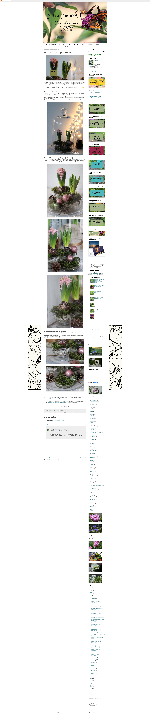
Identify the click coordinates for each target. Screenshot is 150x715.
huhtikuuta (93, 670)
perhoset (91, 468)
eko (90, 408)
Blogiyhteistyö (90, 44)
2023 (91, 592)
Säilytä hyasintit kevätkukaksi (56, 398)
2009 (91, 688)
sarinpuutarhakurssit (94, 486)
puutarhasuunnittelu (94, 477)
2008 (91, 689)
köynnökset (92, 442)
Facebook (70, 44)
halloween (92, 415)
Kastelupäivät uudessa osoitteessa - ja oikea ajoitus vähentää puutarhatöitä (99, 305)
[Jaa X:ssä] (60, 410)
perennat (91, 467)
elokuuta (93, 663)
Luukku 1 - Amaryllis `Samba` (97, 657)
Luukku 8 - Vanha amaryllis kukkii (98, 639)
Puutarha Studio (83, 44)
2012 (91, 683)
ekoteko (91, 410)
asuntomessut (92, 404)
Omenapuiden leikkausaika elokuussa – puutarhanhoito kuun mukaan (99, 310)
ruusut (91, 482)
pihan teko (92, 471)
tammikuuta (93, 675)
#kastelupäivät (93, 398)
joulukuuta (93, 598)
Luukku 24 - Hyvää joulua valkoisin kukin (96, 602)
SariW (51, 429)
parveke (91, 463)
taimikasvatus (92, 496)
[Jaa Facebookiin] (61, 410)
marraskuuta (93, 659)
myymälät (92, 457)
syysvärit (91, 495)
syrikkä (91, 492)
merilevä (91, 453)
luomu (91, 449)
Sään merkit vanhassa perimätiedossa (98, 298)
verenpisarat (92, 503)
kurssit (91, 433)
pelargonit (92, 464)
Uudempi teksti (47, 457)
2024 (91, 590)
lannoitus (92, 443)
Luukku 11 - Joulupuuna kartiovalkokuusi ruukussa (96, 633)
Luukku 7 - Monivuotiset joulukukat (96, 642)
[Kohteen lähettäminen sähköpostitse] (58, 410)
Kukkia (95, 314)
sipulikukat (92, 488)
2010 (91, 686)
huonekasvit (92, 418)
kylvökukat (92, 439)
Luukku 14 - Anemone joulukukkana (95, 625)
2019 (91, 677)
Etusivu (45, 44)
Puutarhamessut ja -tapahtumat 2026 (66, 46)
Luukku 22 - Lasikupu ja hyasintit (97, 606)
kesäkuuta (93, 667)
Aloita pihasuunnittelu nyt (95, 97)
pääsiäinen (92, 478)
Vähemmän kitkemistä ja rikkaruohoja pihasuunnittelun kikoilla (99, 281)
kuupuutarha (92, 436)
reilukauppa (92, 481)
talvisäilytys (92, 499)
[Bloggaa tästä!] (59, 410)
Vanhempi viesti (82, 457)
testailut (91, 502)
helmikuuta (93, 673)
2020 (91, 597)
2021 (91, 595)
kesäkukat (92, 428)
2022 (91, 593)
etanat (91, 412)
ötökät (91, 510)
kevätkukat (92, 429)
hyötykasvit (92, 419)
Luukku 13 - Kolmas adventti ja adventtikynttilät (97, 627)
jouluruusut (92, 422)
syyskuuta (93, 662)
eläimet (91, 411)
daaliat (91, 407)
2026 (91, 587)
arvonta (91, 403)
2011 (91, 685)
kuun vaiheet (92, 435)
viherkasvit (92, 506)
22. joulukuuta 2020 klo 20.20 (60, 429)
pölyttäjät (92, 479)
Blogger (92, 712)
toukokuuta (93, 668)
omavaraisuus (92, 460)
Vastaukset (50, 427)
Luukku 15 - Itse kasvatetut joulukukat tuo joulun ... (96, 622)
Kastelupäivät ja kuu (63, 44)
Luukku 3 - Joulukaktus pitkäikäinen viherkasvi (96, 652)
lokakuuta (93, 660)
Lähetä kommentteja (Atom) (53, 459)
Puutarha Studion (96, 273)
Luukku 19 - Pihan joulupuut (96, 613)
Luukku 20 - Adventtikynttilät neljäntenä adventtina (97, 611)
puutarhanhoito (93, 475)
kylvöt (91, 440)
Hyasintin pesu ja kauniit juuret (66, 337)
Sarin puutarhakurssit (53, 44)
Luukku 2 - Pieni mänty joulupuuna (95, 655)
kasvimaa (91, 425)
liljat (90, 446)
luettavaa (91, 447)
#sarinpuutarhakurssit (94, 401)
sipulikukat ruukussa (69, 412)
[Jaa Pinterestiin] (62, 410)
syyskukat (92, 493)
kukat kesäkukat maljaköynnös (96, 432)
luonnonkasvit (93, 450)
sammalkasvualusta (94, 484)
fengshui (91, 414)
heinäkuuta (93, 665)
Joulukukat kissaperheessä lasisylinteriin (56, 402)
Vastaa (48, 424)
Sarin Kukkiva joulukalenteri (58, 412)
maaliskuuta (93, 671)
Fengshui (97, 44)
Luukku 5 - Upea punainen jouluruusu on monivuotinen (97, 647)
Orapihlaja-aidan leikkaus (95, 92)
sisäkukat (91, 491)
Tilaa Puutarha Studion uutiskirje (50, 46)
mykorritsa (92, 454)
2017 (91, 680)
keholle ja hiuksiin (93, 426)
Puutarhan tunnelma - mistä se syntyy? (99, 286)
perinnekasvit (92, 470)
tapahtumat (92, 500)
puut (90, 474)
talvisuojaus (92, 498)
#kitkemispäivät (93, 400)
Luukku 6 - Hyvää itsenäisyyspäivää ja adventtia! (97, 645)
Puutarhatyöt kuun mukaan (95, 96)
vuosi (91, 509)
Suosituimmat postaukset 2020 (97, 599)
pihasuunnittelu (93, 472)
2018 (91, 678)
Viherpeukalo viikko (94, 507)
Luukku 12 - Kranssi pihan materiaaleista (96, 630)
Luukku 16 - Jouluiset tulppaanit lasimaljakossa (97, 620)
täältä (92, 323)
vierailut (91, 505)
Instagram (76, 44)
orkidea (91, 461)
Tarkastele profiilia (92, 71)
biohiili (91, 405)
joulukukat (51, 412)
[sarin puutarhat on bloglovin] (93, 382)
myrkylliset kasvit (93, 456)
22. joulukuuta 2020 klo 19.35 (58, 420)
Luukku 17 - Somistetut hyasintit (97, 617)
